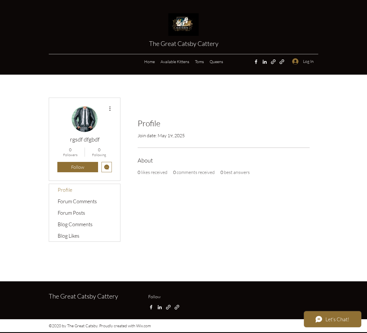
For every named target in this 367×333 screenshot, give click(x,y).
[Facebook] (256, 62)
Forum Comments (77, 201)
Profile (65, 190)
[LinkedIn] (265, 62)
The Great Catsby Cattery (184, 43)
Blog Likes (68, 236)
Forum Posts (71, 213)
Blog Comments (75, 224)
